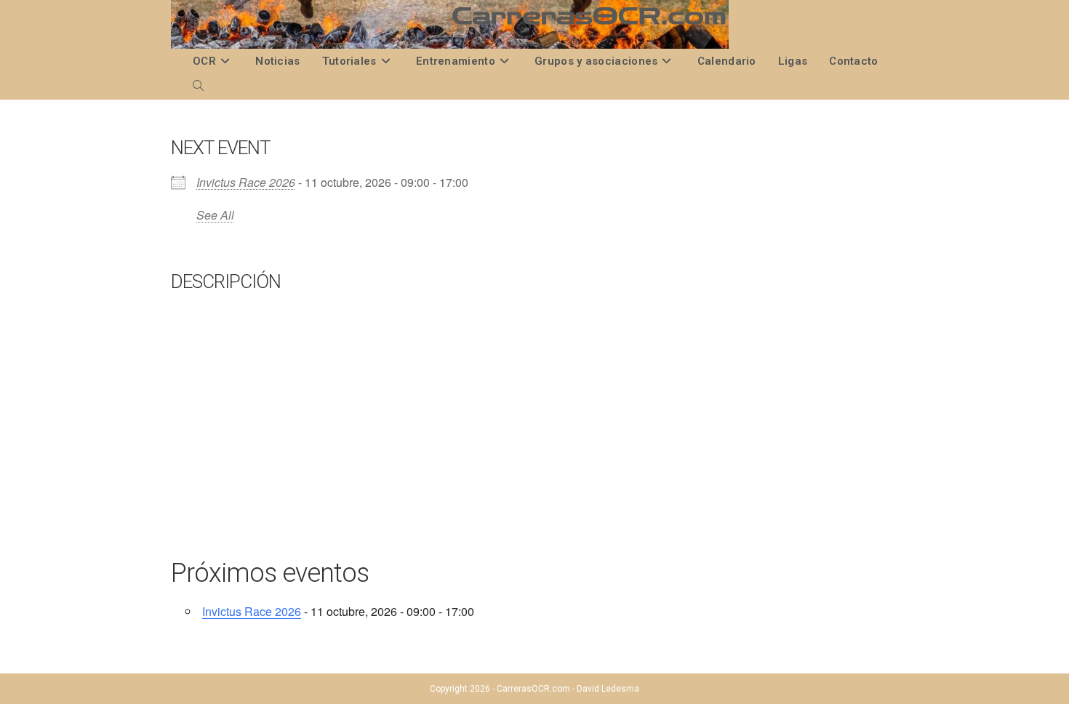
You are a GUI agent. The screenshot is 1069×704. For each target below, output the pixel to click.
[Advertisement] (534, 440)
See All (215, 215)
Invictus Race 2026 (245, 182)
